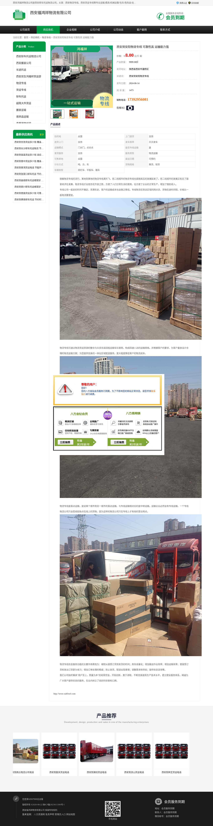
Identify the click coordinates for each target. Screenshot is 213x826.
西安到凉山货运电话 (68, 772)
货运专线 (21, 90)
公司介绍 (95, 29)
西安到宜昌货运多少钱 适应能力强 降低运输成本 (29, 155)
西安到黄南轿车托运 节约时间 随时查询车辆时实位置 (29, 199)
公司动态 (118, 29)
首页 (26, 37)
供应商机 (48, 29)
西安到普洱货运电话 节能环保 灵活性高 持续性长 (29, 167)
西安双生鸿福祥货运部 (28, 76)
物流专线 (46, 37)
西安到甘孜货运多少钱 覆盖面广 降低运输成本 (29, 142)
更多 (42, 134)
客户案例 (142, 29)
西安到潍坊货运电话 (31, 772)
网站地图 (70, 814)
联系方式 (165, 29)
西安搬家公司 (23, 63)
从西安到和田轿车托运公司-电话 (143, 772)
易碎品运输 (22, 116)
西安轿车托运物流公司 (28, 56)
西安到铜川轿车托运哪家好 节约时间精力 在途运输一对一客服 (29, 187)
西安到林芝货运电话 (106, 772)
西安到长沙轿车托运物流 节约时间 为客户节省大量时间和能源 (29, 148)
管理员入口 (60, 814)
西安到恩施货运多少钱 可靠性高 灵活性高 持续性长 (29, 193)
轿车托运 (21, 96)
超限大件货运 (23, 103)
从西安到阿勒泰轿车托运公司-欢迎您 (181, 772)
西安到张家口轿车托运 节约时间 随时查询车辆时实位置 (29, 174)
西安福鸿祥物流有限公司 (33, 810)
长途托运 (21, 69)
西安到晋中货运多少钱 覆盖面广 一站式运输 (29, 161)
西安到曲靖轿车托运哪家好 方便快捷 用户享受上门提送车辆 (29, 180)
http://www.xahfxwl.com (64, 694)
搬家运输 (21, 110)
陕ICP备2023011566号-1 (54, 804)
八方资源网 (39, 814)
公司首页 (25, 29)
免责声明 (49, 814)
